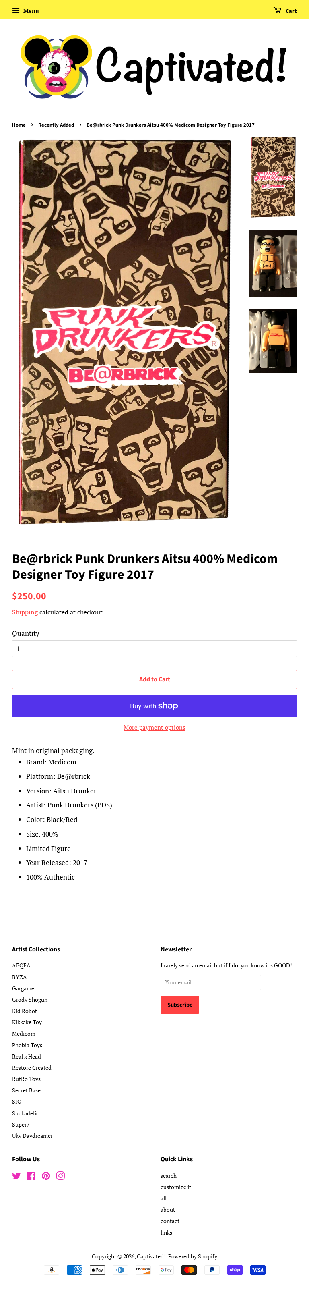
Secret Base (26, 1090)
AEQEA (21, 965)
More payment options (154, 727)
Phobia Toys (27, 1045)
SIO (16, 1101)
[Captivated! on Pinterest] (45, 1177)
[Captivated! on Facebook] (31, 1177)
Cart (290, 11)
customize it (176, 1187)
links (166, 1232)
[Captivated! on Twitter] (16, 1177)
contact (170, 1221)
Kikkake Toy (27, 1022)
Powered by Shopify (192, 1256)
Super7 (20, 1124)
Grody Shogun (29, 999)
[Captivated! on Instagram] (60, 1177)
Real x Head (26, 1056)
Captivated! (151, 1256)
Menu (30, 11)
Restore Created (32, 1067)
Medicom (23, 1033)
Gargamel (24, 988)
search (169, 1175)
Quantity (25, 633)
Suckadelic (25, 1113)
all (164, 1198)
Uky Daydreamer (32, 1136)
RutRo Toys (26, 1079)
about (168, 1209)
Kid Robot (24, 1011)
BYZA (19, 977)
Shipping (25, 612)
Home (19, 125)
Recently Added (56, 125)
